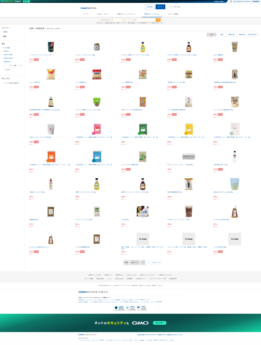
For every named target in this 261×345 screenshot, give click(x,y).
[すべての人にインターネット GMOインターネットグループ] (247, 1)
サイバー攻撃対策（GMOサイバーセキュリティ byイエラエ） (104, 302)
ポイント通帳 (173, 14)
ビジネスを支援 (109, 340)
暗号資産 (155, 340)
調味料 (5, 32)
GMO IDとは (119, 275)
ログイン (160, 7)
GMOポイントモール (151, 14)
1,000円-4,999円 (8, 54)
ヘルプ (170, 7)
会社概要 (172, 278)
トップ (85, 14)
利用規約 (130, 278)
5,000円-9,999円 (8, 58)
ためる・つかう (102, 14)
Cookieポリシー (141, 278)
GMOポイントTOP (94, 275)
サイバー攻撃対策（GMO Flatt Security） (129, 302)
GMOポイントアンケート (126, 14)
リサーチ (136, 340)
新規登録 (150, 7)
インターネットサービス (84, 340)
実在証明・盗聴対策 (83, 302)
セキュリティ (118, 340)
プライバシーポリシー (156, 278)
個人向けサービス (163, 340)
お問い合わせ (119, 278)
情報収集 (142, 340)
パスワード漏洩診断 (115, 299)
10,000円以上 (7, 61)
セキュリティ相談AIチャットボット (143, 299)
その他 (171, 340)
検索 (158, 20)
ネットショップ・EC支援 (97, 340)
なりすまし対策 (145, 302)
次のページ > (157, 262)
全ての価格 (6, 48)
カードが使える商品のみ (12, 83)
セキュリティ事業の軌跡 (156, 301)
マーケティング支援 (127, 340)
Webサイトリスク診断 (127, 299)
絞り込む (8, 69)
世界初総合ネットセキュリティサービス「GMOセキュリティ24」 (94, 299)
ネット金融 (148, 340)
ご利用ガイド (108, 275)
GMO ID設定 (177, 7)
